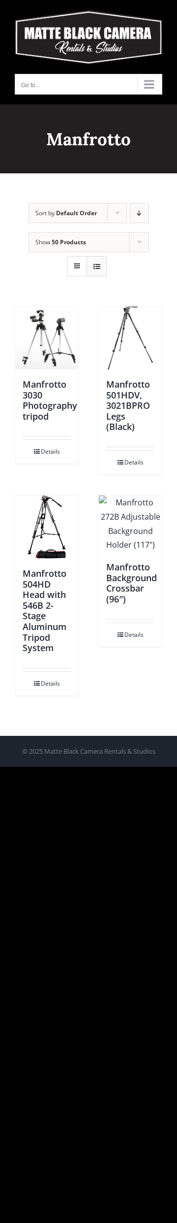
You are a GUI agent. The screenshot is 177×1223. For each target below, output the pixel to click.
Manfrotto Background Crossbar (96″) (131, 583)
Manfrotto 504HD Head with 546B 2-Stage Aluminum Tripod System (44, 610)
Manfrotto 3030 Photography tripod (50, 400)
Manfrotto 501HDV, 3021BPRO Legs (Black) (128, 405)
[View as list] (96, 266)
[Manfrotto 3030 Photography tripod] (46, 337)
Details (50, 451)
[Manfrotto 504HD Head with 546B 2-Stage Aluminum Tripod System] (46, 527)
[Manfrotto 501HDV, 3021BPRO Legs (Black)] (130, 337)
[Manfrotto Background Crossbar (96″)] (130, 524)
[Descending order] (139, 213)
